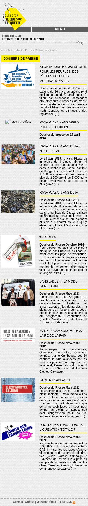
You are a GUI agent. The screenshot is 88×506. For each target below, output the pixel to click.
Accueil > (6, 50)
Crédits (30, 502)
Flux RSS (66, 502)
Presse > (30, 50)
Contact (18, 502)
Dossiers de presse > (46, 50)
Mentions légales (47, 502)
